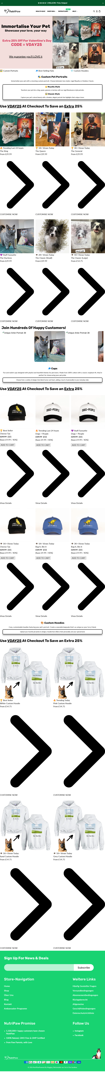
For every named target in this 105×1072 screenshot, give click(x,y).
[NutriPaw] (12, 11)
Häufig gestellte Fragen (84, 986)
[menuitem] (40, 11)
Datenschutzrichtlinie (83, 1013)
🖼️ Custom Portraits (9, 70)
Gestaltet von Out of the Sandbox (66, 1067)
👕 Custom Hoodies (80, 70)
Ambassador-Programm (15, 1008)
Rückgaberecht (80, 999)
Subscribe (84, 967)
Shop (6, 990)
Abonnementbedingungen (85, 995)
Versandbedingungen (83, 990)
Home (7, 986)
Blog (6, 999)
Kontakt (8, 1004)
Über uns (9, 995)
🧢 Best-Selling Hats (44, 70)
